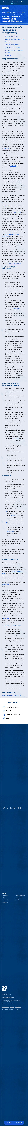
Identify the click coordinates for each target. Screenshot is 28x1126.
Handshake (5, 584)
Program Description (11, 36)
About (4, 898)
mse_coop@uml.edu (15, 263)
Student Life (18, 898)
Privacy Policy (5, 1009)
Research (5, 902)
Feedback (16, 1009)
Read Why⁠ (13, 3)
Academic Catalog (11, 12)
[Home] (5, 8)
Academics (5, 900)
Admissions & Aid (20, 895)
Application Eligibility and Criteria (15, 39)
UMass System (18, 1006)
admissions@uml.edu (9, 1003)
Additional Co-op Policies (12, 47)
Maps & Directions (5, 1006)
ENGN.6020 (6, 148)
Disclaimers (8, 42)
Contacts (8, 55)
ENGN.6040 (5, 206)
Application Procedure (12, 44)
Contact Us (12, 1006)
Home (3, 12)
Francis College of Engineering (15, 14)
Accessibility (11, 1009)
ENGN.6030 (13, 166)
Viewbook (5, 895)
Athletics (17, 900)
